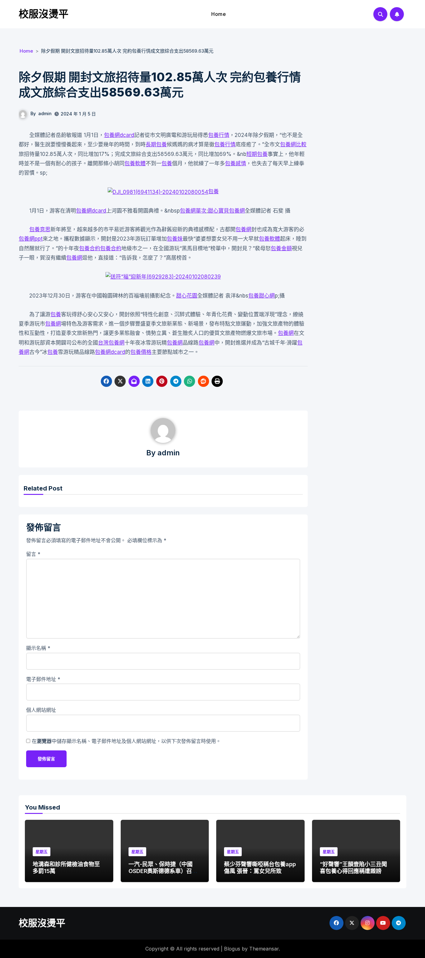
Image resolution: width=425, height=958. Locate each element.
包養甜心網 (261, 296)
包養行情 (218, 135)
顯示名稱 (38, 648)
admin (45, 113)
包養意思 (39, 229)
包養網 (243, 229)
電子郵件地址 (43, 679)
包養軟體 (135, 163)
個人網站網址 (41, 710)
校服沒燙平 (43, 14)
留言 (33, 554)
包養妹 (175, 239)
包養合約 (89, 248)
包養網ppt (31, 239)
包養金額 (281, 248)
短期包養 (257, 154)
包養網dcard (119, 135)
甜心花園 (186, 296)
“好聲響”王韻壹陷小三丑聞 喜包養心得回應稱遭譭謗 (353, 867)
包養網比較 (293, 144)
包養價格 (141, 352)
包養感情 (235, 163)
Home (218, 14)
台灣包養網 (111, 343)
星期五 (41, 851)
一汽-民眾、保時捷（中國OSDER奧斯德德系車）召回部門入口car (163, 871)
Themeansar (264, 949)
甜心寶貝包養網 (226, 211)
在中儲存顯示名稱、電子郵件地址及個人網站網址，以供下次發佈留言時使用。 (126, 741)
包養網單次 (193, 211)
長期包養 (156, 144)
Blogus (232, 949)
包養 (166, 163)
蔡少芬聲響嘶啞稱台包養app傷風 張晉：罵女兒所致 (260, 867)
